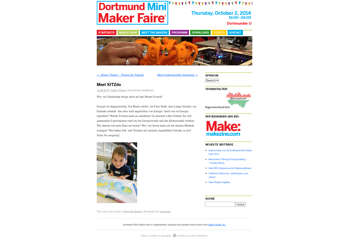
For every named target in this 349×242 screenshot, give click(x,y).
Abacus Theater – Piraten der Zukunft (120, 75)
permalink (165, 211)
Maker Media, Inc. (217, 224)
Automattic (166, 235)
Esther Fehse (118, 90)
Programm (179, 32)
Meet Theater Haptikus (219, 182)
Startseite (106, 32)
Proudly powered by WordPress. (192, 235)
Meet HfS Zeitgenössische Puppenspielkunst (230, 168)
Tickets (219, 32)
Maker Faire (128, 32)
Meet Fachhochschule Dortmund (177, 75)
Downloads (200, 32)
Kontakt (235, 32)
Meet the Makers (154, 32)
